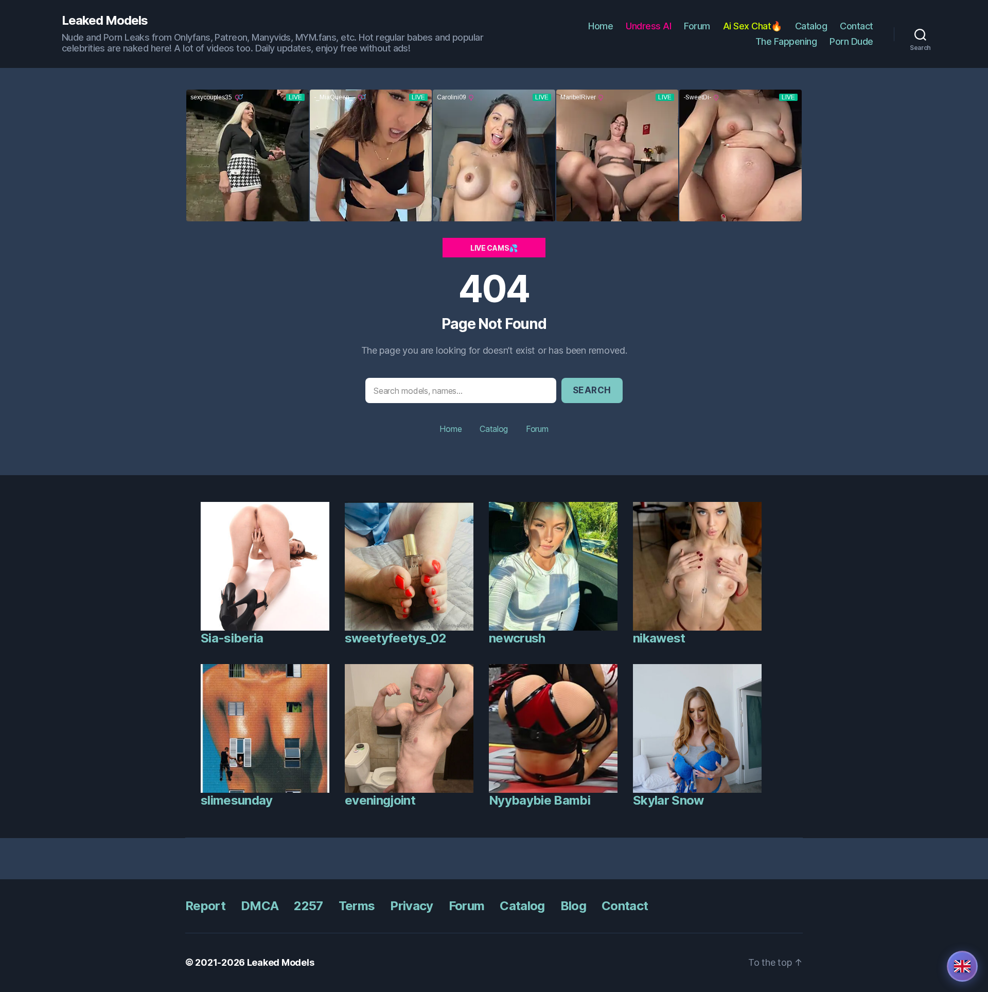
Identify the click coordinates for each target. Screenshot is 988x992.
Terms (357, 905)
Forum (697, 26)
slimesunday (237, 800)
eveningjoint (380, 800)
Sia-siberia (232, 638)
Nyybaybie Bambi (539, 800)
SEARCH (592, 390)
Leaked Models (105, 20)
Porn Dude (851, 41)
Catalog (811, 26)
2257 (308, 905)
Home (600, 26)
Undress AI (648, 26)
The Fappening (786, 41)
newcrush (517, 638)
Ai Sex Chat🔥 (752, 26)
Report (205, 905)
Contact (856, 26)
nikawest (659, 638)
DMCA (259, 905)
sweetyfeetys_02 (395, 638)
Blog (573, 905)
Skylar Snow (668, 800)
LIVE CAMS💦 (494, 247)
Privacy (411, 905)
